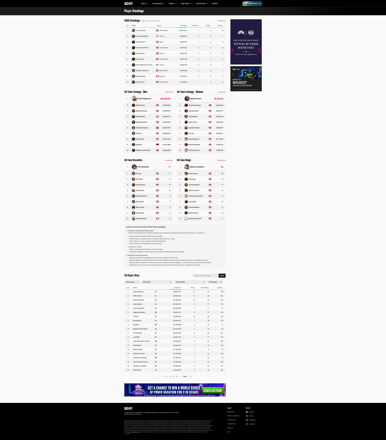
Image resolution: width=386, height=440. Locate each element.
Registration (231, 412)
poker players (135, 432)
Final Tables (204, 287)
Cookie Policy (231, 424)
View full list (222, 21)
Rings (208, 25)
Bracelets (195, 25)
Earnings (183, 25)
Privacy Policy (231, 420)
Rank (222, 276)
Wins (192, 287)
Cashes (219, 25)
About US (230, 428)
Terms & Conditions (233, 416)
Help (228, 432)
